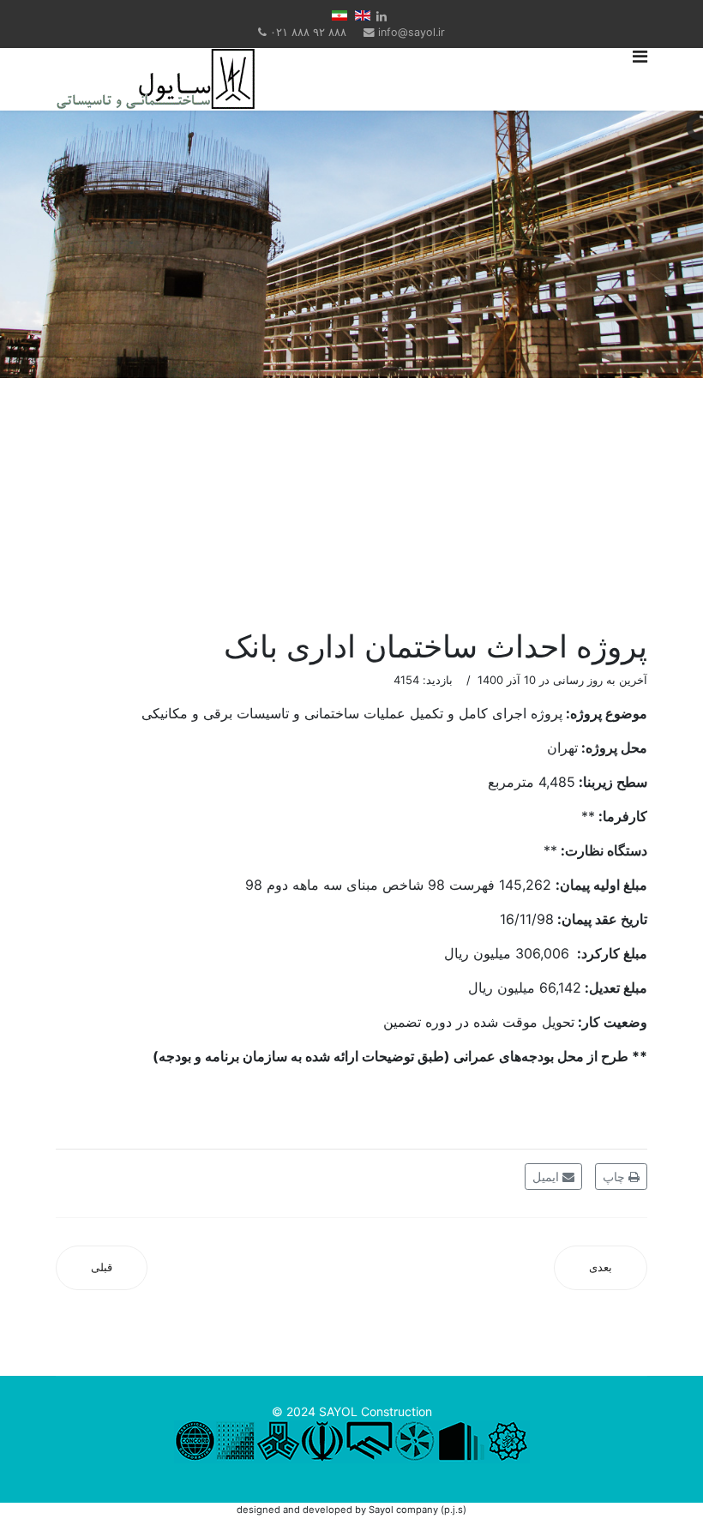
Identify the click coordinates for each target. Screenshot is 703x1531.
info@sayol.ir (411, 32)
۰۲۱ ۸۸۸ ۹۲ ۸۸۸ (308, 32)
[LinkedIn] (381, 16)
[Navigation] (640, 79)
